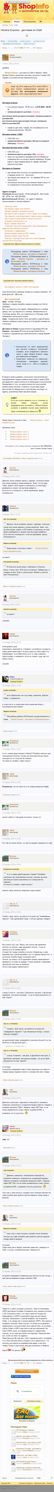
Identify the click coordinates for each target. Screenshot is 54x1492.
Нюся (5, 1080)
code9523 (26, 1463)
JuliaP (12, 774)
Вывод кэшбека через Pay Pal (17, 236)
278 (28, 48)
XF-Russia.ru (11, 1488)
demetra (13, 506)
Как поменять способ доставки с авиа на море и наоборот (28, 216)
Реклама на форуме (27, 1421)
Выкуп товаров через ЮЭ (15, 224)
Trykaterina (12, 586)
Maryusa (13, 856)
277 (25, 48)
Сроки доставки (11, 206)
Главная (6, 22)
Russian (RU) (5, 1483)
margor (12, 634)
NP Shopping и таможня (25, 1430)
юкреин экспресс (29, 44)
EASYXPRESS (28, 1451)
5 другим (30, 458)
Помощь (50, 1483)
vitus (24, 1444)
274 (15, 48)
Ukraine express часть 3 (19, 437)
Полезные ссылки (34, 1401)
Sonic (25, 1457)
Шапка (12, 55)
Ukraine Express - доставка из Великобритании (30, 719)
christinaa (13, 932)
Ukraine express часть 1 (19, 432)
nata (11, 1090)
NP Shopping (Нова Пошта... (26, 1462)
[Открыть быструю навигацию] (51, 1478)
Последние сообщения (10, 25)
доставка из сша (39, 41)
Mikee (25, 1432)
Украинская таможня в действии (28, 1468)
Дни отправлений (12, 299)
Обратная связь (39, 1483)
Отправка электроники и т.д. (16, 221)
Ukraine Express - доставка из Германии (30, 254)
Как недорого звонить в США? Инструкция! (22, 287)
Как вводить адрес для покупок (17, 209)
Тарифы (8, 83)
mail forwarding (12, 41)
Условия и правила (26, 1483)
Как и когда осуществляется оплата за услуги (23, 219)
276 (21, 48)
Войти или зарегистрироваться (18, 2)
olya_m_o (13, 904)
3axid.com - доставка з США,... (27, 1455)
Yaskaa (23, 458)
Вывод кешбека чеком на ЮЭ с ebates (20, 233)
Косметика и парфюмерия (15, 231)
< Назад (4, 48)
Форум (17, 22)
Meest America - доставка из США (28, 1442)
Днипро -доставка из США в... (27, 1436)
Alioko (5, 586)
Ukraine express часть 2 (19, 434)
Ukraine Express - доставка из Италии (29, 271)
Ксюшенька (14, 741)
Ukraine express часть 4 (19, 439)
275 (18, 48)
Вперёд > (39, 48)
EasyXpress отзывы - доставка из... (29, 1449)
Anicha (10, 1286)
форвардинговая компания (12, 44)
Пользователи (30, 22)
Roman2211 (27, 1470)
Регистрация (27, 1371)
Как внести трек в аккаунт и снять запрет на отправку (26, 214)
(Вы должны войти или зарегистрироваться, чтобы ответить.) (30, 1360)
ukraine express (25, 41)
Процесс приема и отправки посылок (19, 211)
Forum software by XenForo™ (10, 1486)
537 (34, 48)
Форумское (18, 1401)
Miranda (13, 1296)
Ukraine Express (11, 73)
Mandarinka (16, 458)
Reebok (26, 1438)
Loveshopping (7, 458)
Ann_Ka (13, 468)
